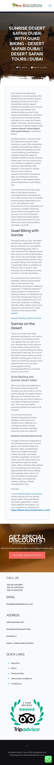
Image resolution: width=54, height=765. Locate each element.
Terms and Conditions (21, 678)
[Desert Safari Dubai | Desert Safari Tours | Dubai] (27, 5)
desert (14, 313)
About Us (15, 663)
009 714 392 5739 (14, 590)
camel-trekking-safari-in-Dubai (26, 318)
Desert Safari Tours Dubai (30, 493)
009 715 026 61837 (15, 584)
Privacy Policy (17, 673)
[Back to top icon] (27, 746)
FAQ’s (13, 668)
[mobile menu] (50, 5)
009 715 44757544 (15, 587)
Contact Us (16, 683)
